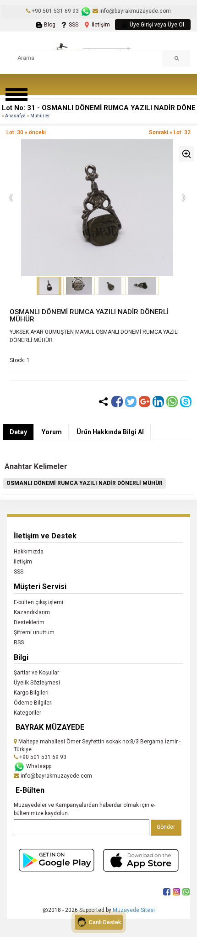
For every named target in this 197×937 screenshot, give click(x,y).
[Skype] (186, 401)
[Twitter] (131, 401)
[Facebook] (117, 401)
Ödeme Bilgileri (33, 703)
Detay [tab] (18, 432)
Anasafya (15, 115)
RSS (19, 642)
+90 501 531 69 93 (55, 11)
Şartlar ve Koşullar (36, 672)
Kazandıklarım (32, 612)
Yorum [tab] (52, 432)
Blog (49, 24)
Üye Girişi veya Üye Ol (156, 24)
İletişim (100, 24)
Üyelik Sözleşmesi (37, 682)
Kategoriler (27, 713)
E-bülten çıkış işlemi (38, 602)
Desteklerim (29, 622)
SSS (72, 24)
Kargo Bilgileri (31, 693)
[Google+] (144, 401)
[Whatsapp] (172, 401)
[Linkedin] (158, 401)
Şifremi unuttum (34, 632)
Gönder (166, 827)
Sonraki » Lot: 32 (170, 132)
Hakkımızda (29, 551)
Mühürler (40, 115)
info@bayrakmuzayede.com (134, 11)
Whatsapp (38, 766)
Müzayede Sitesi (134, 910)
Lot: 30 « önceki (26, 132)
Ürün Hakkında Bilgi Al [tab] (110, 432)
